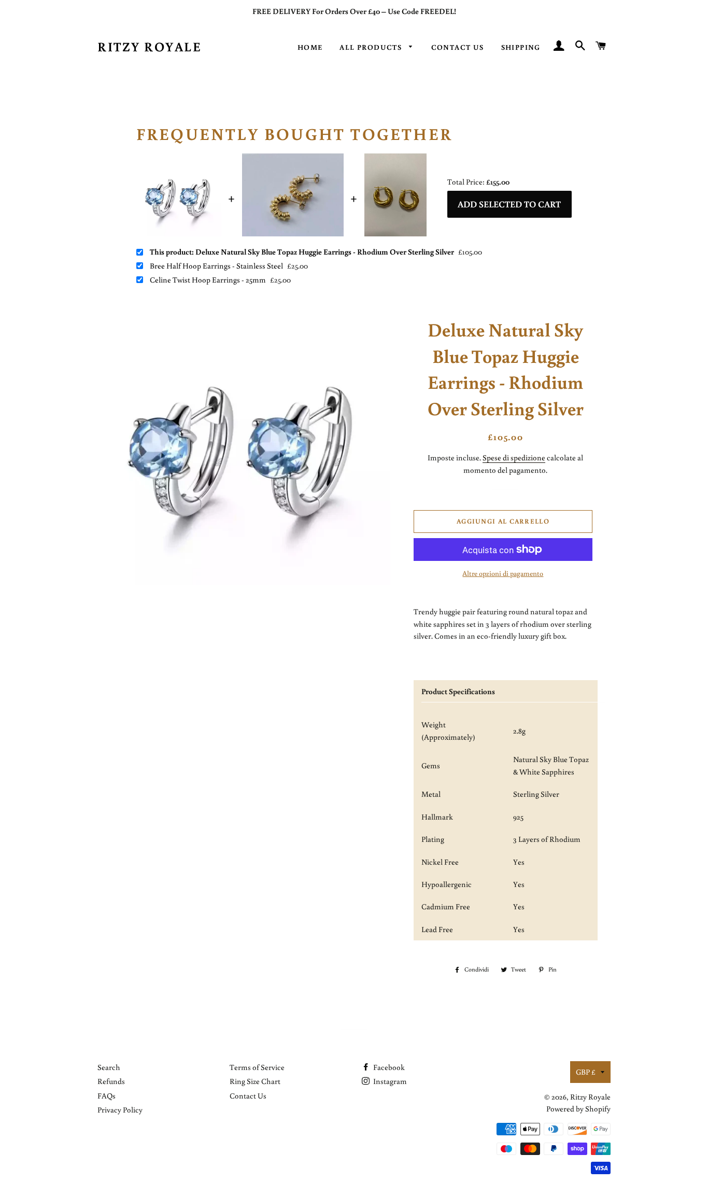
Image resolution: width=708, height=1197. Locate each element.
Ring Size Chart (255, 1081)
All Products (371, 47)
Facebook (388, 1067)
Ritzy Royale (149, 46)
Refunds (111, 1081)
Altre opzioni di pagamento (502, 573)
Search (108, 1067)
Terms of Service (257, 1067)
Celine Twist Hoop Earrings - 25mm (208, 280)
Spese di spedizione (514, 457)
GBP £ (586, 1072)
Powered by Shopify (578, 1109)
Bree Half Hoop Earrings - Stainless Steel (216, 266)
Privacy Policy (120, 1110)
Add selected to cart (509, 204)
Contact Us (457, 47)
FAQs (106, 1096)
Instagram (389, 1081)
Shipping (521, 47)
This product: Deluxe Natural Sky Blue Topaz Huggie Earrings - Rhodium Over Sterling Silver (302, 252)
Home (310, 47)
